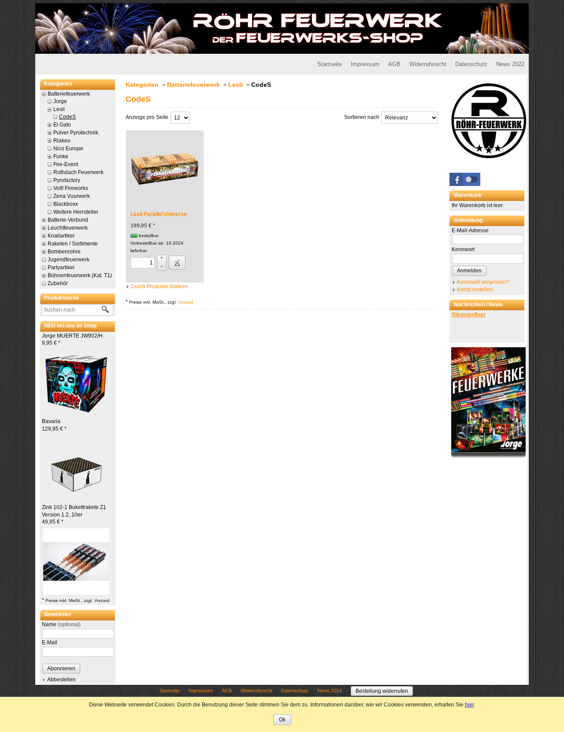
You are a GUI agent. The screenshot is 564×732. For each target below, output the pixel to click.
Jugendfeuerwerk (68, 259)
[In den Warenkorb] (177, 263)
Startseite (329, 64)
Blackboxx (65, 204)
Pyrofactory (66, 180)
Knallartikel (61, 236)
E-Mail (49, 642)
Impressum (365, 64)
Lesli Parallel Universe (158, 214)
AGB (394, 64)
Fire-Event (65, 164)
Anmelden (469, 271)
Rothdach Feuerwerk (78, 172)
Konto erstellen (475, 289)
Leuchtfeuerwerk (68, 228)
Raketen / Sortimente (73, 244)
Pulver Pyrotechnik (75, 133)
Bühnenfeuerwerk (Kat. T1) (80, 275)
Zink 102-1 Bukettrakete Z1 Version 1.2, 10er (74, 514)
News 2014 (329, 690)
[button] (464, 179)
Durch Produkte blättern (159, 286)
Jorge (60, 101)
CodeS (67, 117)
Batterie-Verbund (68, 220)
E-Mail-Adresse (470, 230)
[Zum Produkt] (76, 382)
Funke (60, 156)
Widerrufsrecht (427, 64)
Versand (101, 600)
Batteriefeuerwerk (69, 94)
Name (61, 624)
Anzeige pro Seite (147, 117)
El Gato (62, 125)
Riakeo (61, 140)
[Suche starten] (105, 310)
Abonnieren (61, 668)
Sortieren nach (361, 117)
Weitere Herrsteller (75, 212)
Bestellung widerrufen (382, 691)
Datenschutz (471, 64)
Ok (282, 720)
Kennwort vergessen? (483, 282)
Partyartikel (61, 267)
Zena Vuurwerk (71, 196)
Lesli (59, 109)
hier (469, 705)
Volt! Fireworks (70, 188)
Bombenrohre (64, 252)
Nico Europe (68, 148)
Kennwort (463, 249)
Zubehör (58, 283)
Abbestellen (61, 679)
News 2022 (510, 64)
